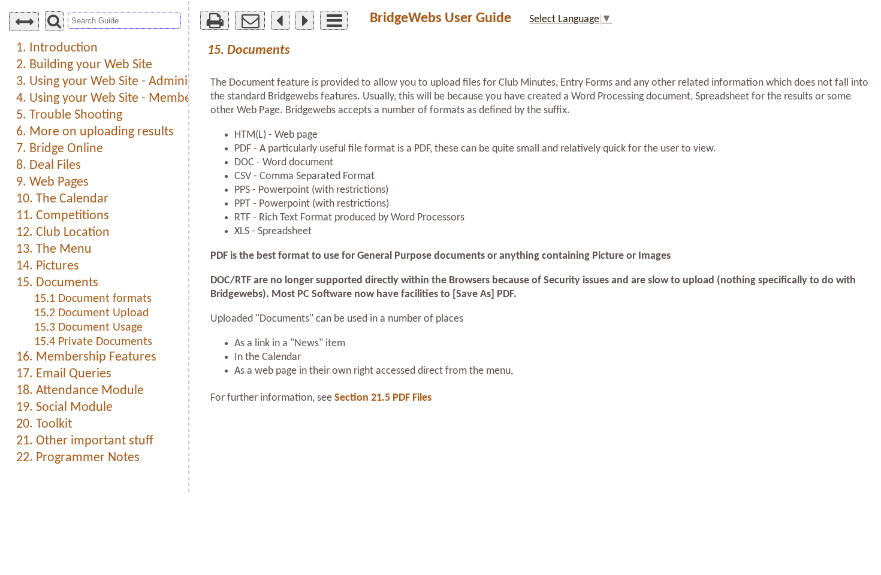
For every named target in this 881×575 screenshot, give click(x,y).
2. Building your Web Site (84, 65)
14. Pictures (47, 266)
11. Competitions (62, 216)
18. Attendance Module (80, 391)
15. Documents (57, 283)
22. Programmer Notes (78, 458)
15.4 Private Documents (93, 342)
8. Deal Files (48, 165)
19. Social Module (64, 407)
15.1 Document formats (93, 299)
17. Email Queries (63, 374)
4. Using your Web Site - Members (108, 98)
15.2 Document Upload (91, 313)
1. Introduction (57, 48)
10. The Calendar (62, 199)
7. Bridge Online (59, 149)
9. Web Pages (52, 182)
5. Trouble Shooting (69, 115)
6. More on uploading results (95, 132)
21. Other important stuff (84, 441)
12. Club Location (63, 233)
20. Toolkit (44, 424)
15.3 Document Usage (88, 328)
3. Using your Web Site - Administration (123, 82)
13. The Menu (54, 249)
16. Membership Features (86, 357)
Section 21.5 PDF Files (383, 398)
